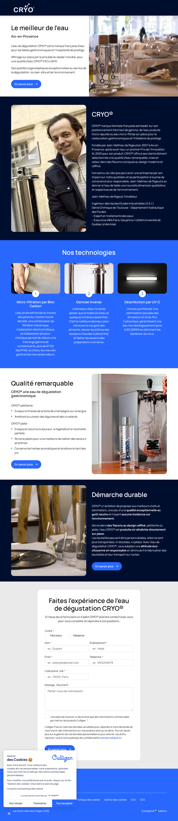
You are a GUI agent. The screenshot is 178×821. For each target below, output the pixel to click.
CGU (133, 799)
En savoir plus (24, 84)
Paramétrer (40, 803)
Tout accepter (64, 803)
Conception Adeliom (154, 811)
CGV (142, 799)
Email (48, 656)
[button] (9, 813)
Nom (48, 642)
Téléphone (96, 656)
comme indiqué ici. (111, 737)
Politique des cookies (88, 799)
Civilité (49, 630)
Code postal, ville (55, 670)
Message (56, 685)
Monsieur (56, 635)
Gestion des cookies (115, 799)
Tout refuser (15, 803)
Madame (78, 635)
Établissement (98, 642)
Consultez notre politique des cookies (25, 788)
